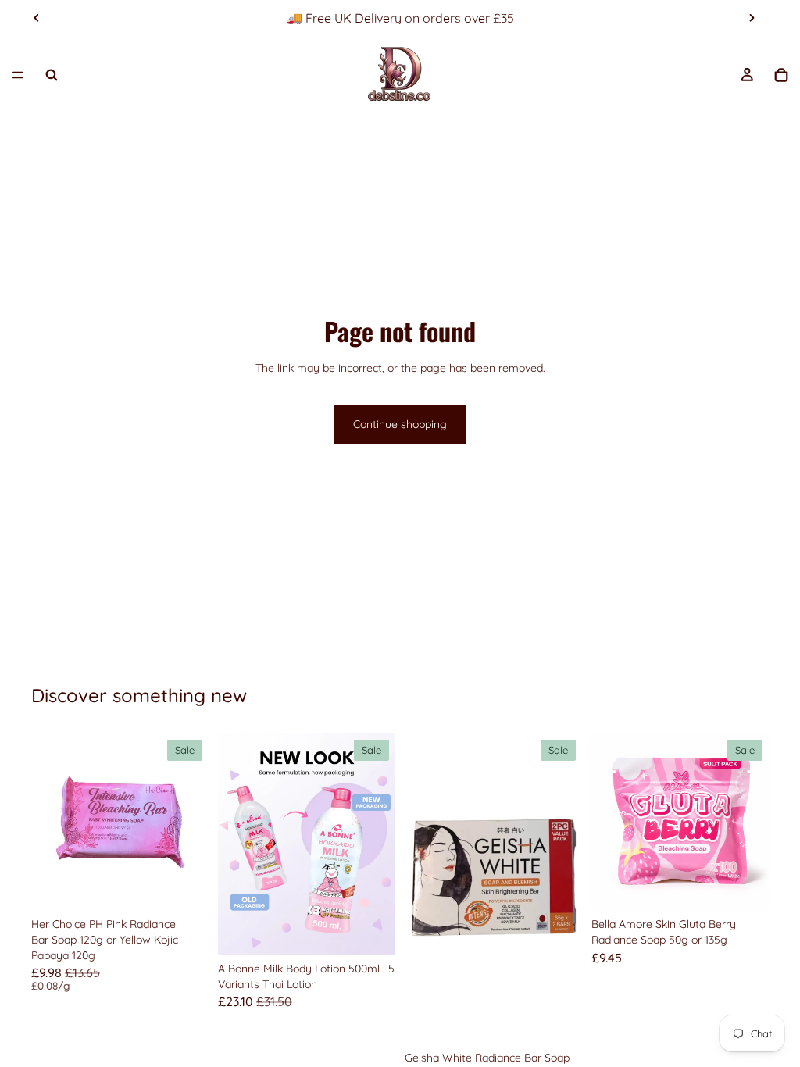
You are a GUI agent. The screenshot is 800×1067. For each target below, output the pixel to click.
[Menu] (18, 75)
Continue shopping (400, 424)
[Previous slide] (37, 18)
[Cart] (781, 75)
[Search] (51, 75)
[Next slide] (751, 18)
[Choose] (184, 887)
